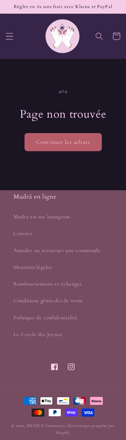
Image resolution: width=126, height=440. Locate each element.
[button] (9, 36)
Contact (22, 233)
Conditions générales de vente (48, 300)
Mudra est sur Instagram (41, 216)
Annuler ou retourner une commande (57, 250)
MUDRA (35, 425)
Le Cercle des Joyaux (37, 334)
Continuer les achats (63, 141)
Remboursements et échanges (47, 284)
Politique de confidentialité (45, 317)
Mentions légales (32, 267)
